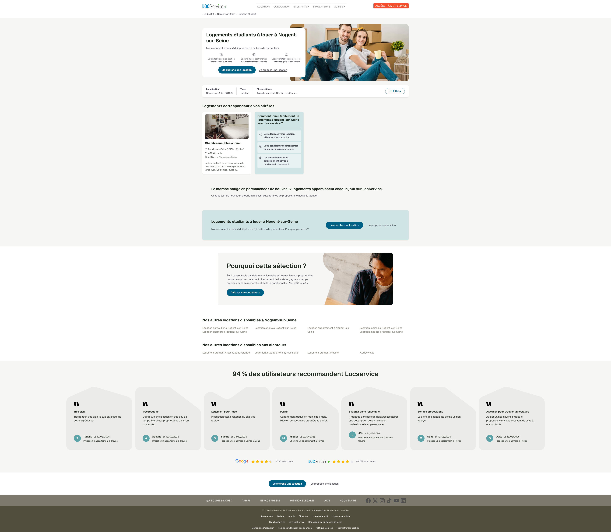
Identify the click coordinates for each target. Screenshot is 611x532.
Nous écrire (348, 500)
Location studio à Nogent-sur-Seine (275, 328)
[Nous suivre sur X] (375, 500)
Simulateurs (321, 6)
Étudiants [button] (300, 6)
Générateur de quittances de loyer (325, 522)
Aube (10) (209, 14)
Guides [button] (338, 6)
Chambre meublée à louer (223, 143)
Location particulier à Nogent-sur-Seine (225, 328)
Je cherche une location (237, 70)
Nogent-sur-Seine (226, 14)
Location (263, 6)
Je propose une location (273, 70)
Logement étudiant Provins (323, 352)
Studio (291, 516)
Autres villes (367, 352)
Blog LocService (277, 522)
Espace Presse (270, 500)
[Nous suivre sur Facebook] (368, 500)
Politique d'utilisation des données (295, 527)
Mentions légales (302, 500)
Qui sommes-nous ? (219, 500)
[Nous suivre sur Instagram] (382, 500)
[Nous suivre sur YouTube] (396, 500)
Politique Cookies (324, 527)
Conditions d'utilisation (263, 527)
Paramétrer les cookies (348, 527)
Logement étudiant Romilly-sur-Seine (276, 352)
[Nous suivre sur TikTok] (389, 500)
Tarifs (246, 500)
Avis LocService (297, 522)
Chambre (303, 516)
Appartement (267, 516)
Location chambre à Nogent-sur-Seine (224, 331)
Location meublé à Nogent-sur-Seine (381, 331)
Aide (327, 500)
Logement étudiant (341, 516)
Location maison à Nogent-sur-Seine (381, 328)
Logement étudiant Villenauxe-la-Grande (226, 352)
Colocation (282, 6)
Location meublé (320, 516)
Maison (280, 516)
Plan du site (319, 510)
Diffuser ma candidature (245, 292)
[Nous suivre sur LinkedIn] (403, 500)
